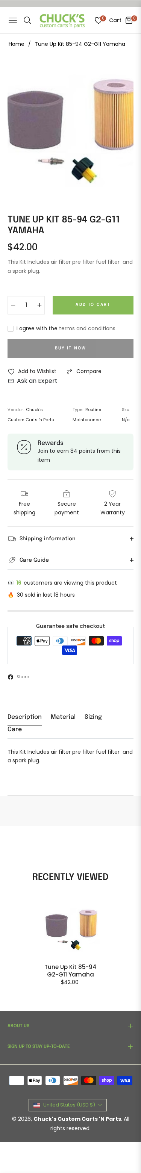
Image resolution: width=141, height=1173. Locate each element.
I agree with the (66, 328)
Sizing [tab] (93, 717)
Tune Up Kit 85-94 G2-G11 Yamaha (70, 970)
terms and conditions (87, 328)
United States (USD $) (69, 1104)
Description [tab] (25, 717)
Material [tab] (63, 717)
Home (16, 44)
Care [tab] (15, 729)
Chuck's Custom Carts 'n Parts (77, 1119)
